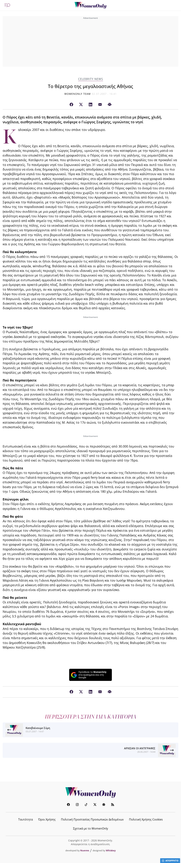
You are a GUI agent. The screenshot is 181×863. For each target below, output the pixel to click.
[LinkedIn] (90, 104)
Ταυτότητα (25, 819)
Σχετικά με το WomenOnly (90, 828)
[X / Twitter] (81, 104)
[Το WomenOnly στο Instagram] (77, 805)
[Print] (109, 104)
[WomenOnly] (90, 5)
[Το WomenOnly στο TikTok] (86, 805)
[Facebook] (71, 104)
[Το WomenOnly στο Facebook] (68, 805)
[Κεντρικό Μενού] (7, 5)
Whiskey (111, 850)
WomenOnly (90, 792)
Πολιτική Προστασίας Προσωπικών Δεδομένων (92, 819)
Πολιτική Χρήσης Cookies (146, 819)
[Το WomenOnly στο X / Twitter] (95, 805)
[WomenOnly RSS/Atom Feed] (113, 805)
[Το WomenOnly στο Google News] (104, 805)
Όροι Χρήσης (47, 819)
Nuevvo (84, 850)
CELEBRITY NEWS (90, 79)
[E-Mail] (100, 104)
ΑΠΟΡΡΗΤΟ (171, 860)
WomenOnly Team (77, 93)
